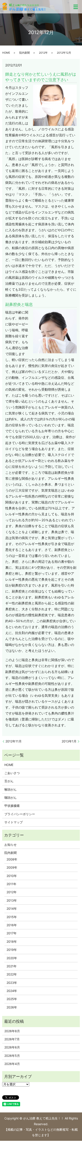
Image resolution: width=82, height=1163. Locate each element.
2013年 (12, 900)
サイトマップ (13, 822)
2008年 (12, 859)
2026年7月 (12, 1039)
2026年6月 (12, 1047)
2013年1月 (69, 741)
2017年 (12, 933)
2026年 (12, 1007)
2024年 (12, 991)
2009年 (12, 867)
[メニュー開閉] (75, 7)
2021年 (12, 966)
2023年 (12, 982)
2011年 (11, 884)
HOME (6, 52)
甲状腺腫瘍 (12, 806)
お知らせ (10, 844)
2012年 (43, 52)
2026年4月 (12, 1064)
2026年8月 (12, 1031)
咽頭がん (10, 797)
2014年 (12, 908)
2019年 (12, 950)
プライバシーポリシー (19, 814)
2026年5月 (12, 1055)
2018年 (12, 941)
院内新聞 (24, 52)
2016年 (12, 925)
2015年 (12, 917)
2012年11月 (13, 741)
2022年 (12, 974)
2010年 (12, 876)
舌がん (9, 781)
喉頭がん (10, 789)
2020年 (12, 958)
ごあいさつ (12, 773)
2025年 (12, 999)
